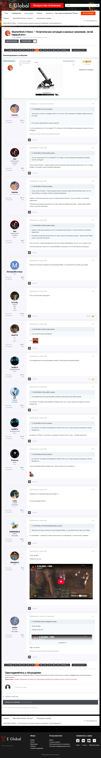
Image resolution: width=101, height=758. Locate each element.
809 (58, 50)
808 (54, 50)
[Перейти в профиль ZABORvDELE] (14, 525)
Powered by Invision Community (50, 754)
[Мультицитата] (29, 140)
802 (28, 50)
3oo (46, 109)
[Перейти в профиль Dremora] (14, 453)
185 (23, 375)
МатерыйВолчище (14, 272)
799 (16, 50)
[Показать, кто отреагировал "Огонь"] (90, 61)
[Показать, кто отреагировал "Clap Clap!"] (85, 61)
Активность (50, 13)
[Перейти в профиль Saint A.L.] (7, 33)
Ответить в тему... (21, 687)
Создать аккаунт (54, 742)
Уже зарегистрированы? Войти (67, 13)
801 (24, 50)
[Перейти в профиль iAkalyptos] (14, 556)
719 (23, 120)
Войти (51, 740)
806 (45, 50)
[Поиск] (97, 5)
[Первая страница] (5, 50)
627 (23, 539)
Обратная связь (94, 745)
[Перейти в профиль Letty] (14, 494)
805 (41, 50)
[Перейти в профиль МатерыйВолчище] (14, 265)
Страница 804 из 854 (79, 50)
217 (23, 510)
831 (23, 467)
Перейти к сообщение (87, 70)
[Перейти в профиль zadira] (14, 621)
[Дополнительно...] (93, 104)
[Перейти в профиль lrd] (14, 391)
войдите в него (75, 675)
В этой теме (89, 5)
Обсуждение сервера (40, 37)
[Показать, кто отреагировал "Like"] (83, 61)
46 (23, 568)
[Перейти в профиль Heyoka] (14, 108)
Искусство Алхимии (47, 5)
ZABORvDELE (14, 532)
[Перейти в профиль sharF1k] (14, 328)
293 (23, 313)
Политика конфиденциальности (59, 746)
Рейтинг (33, 746)
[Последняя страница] (68, 50)
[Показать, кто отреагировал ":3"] (88, 61)
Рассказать (12, 41)
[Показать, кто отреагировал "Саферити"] (86, 61)
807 (50, 50)
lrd (15, 398)
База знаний (29, 13)
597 (23, 344)
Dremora (14, 460)
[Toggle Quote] (32, 109)
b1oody (15, 302)
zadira (14, 627)
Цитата (35, 140)
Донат (32, 742)
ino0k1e (14, 367)
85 (23, 277)
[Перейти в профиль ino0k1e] (14, 361)
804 (37, 50)
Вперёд (63, 50)
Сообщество (16, 13)
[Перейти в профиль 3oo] (14, 152)
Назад (10, 50)
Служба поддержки (36, 748)
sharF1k (14, 335)
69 (23, 168)
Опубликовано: (38, 104)
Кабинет (39, 13)
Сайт (6, 13)
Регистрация (88, 13)
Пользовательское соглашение (59, 744)
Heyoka (15, 115)
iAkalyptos (14, 562)
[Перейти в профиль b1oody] (14, 296)
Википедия (34, 744)
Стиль (84, 745)
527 (23, 405)
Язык (78, 745)
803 (33, 50)
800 (20, 50)
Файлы (32, 740)
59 (23, 635)
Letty (15, 501)
